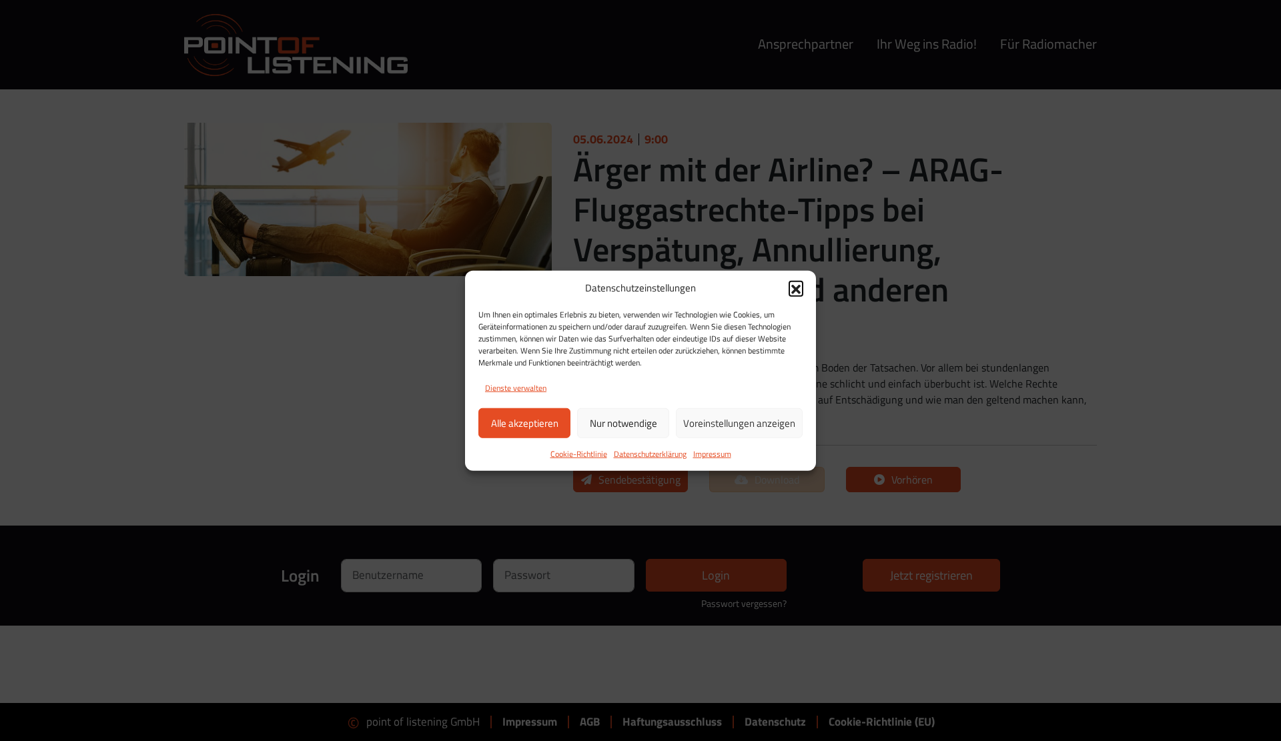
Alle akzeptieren (524, 422)
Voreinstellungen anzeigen (739, 422)
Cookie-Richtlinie (578, 454)
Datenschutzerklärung (650, 454)
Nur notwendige (623, 422)
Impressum (712, 454)
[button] (796, 288)
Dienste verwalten (515, 388)
